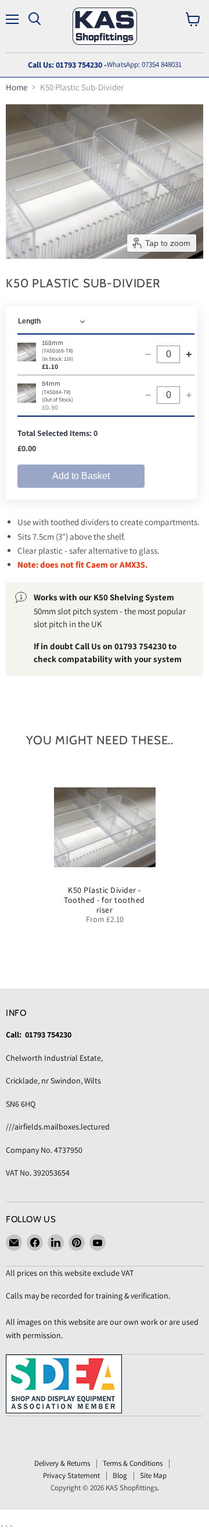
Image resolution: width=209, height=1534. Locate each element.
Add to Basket (81, 476)
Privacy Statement (71, 1475)
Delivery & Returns (62, 1463)
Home (16, 87)
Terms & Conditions (133, 1463)
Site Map (153, 1475)
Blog (120, 1475)
